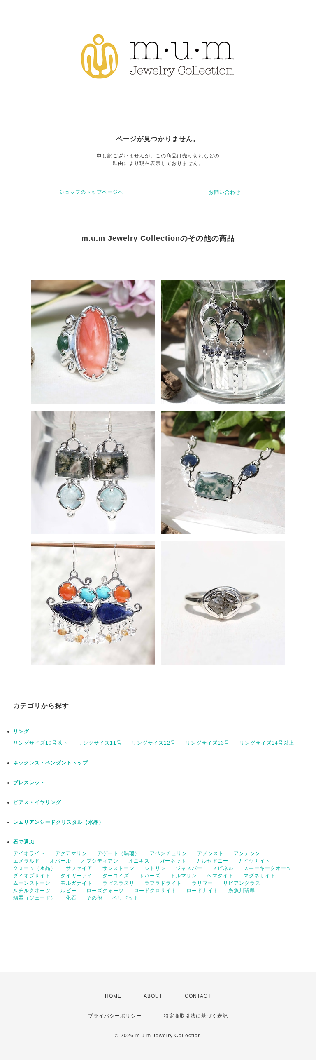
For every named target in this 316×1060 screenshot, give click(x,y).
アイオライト (29, 853)
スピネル (223, 868)
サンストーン (118, 868)
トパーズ (149, 876)
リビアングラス (241, 883)
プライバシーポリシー (115, 1016)
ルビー (68, 890)
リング (21, 731)
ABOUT (153, 996)
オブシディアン (99, 861)
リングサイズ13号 (208, 743)
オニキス (139, 861)
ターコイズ (115, 876)
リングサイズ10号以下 (40, 743)
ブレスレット (29, 782)
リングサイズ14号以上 (266, 743)
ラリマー (202, 883)
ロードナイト (202, 890)
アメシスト (210, 853)
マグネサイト (260, 876)
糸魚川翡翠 (241, 890)
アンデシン (247, 853)
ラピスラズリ (118, 883)
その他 (94, 898)
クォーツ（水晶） (34, 868)
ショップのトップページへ (91, 192)
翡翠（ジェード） (34, 898)
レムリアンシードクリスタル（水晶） (58, 822)
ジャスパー (189, 868)
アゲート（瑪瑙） (118, 853)
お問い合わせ (225, 192)
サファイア (79, 868)
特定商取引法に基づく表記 (196, 1016)
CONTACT (198, 996)
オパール (60, 861)
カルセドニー (212, 861)
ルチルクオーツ (32, 890)
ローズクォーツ (105, 890)
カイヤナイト (254, 861)
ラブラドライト (163, 883)
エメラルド (26, 861)
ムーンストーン (32, 883)
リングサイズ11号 (100, 743)
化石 (71, 898)
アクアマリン (71, 853)
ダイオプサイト (32, 876)
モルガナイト (76, 883)
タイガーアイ (76, 876)
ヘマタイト (220, 876)
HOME (113, 996)
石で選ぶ (24, 842)
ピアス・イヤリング (37, 802)
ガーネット (173, 861)
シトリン (155, 868)
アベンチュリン (168, 853)
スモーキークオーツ (268, 868)
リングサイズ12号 (154, 743)
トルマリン (183, 876)
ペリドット (125, 898)
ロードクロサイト (155, 890)
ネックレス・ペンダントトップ (50, 763)
